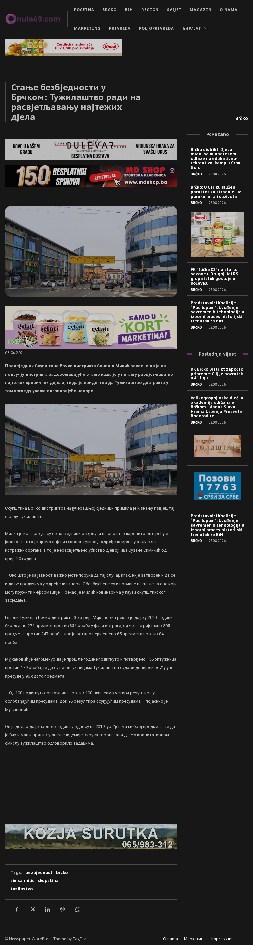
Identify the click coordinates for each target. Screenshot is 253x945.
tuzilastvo (21, 889)
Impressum (222, 939)
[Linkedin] (47, 909)
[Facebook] (16, 909)
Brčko (241, 118)
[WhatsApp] (77, 909)
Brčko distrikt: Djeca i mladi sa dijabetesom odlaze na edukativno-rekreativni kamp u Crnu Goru (215, 158)
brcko (62, 872)
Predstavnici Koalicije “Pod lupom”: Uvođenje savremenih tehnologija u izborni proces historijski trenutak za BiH (217, 311)
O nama (170, 939)
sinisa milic (22, 880)
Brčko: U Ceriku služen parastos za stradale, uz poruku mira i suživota (216, 192)
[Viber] (62, 909)
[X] (32, 909)
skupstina (48, 880)
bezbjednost (39, 872)
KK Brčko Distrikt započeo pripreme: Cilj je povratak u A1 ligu (217, 374)
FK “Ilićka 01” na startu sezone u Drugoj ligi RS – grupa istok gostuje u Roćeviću (216, 276)
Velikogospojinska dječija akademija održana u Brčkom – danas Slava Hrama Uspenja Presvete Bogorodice (217, 406)
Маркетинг (194, 939)
